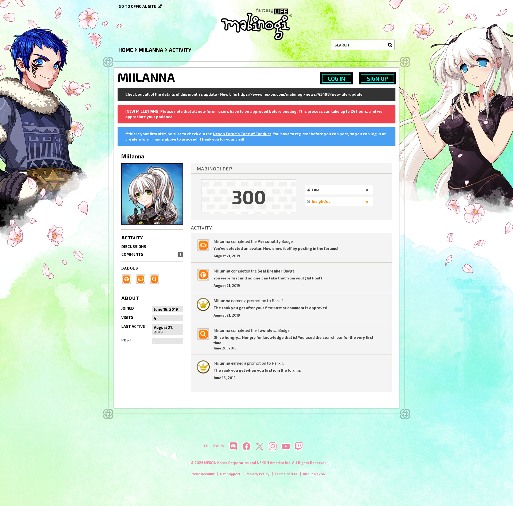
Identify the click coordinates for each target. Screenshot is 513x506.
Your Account (203, 474)
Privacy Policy (257, 474)
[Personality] (142, 279)
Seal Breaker (270, 270)
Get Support (230, 474)
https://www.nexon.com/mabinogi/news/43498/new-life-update (300, 94)
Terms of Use (286, 474)
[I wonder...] (156, 279)
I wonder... (267, 330)
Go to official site (137, 6)
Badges (129, 268)
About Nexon (314, 474)
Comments (151, 254)
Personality (269, 241)
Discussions (133, 246)
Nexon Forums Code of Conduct (242, 133)
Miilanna (221, 241)
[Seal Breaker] (128, 279)
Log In (336, 78)
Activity (132, 237)
